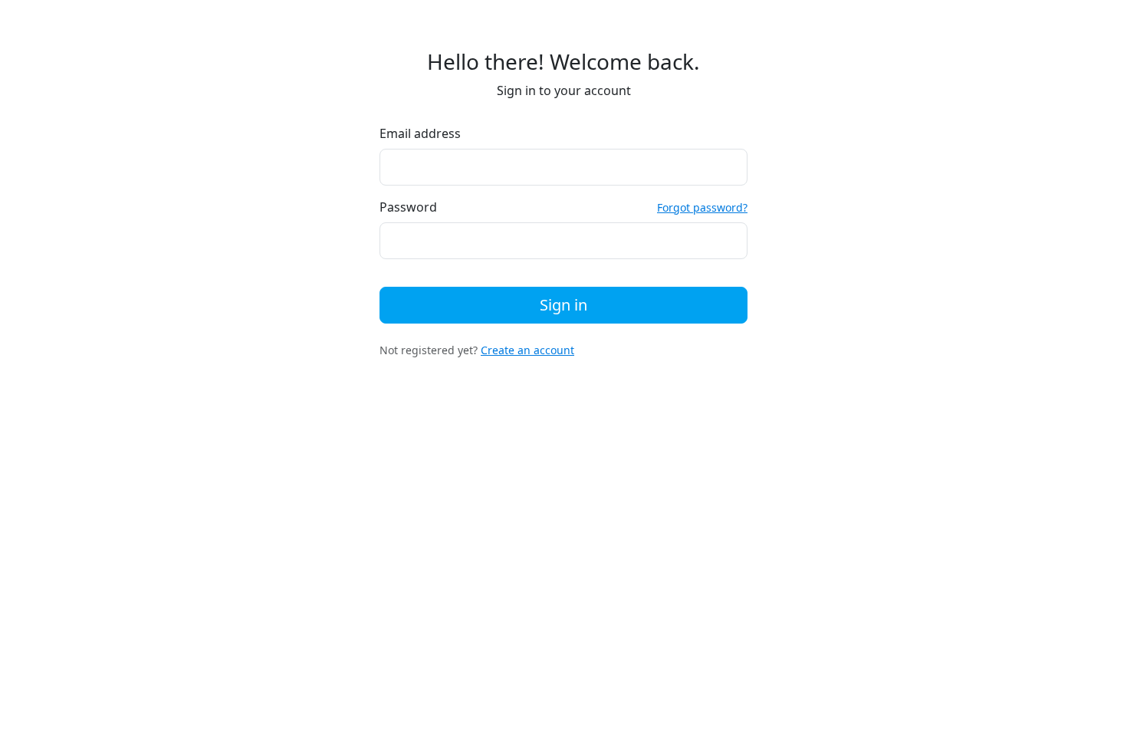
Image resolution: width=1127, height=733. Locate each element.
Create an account (527, 350)
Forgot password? (702, 207)
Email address (420, 133)
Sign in (563, 304)
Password (408, 207)
